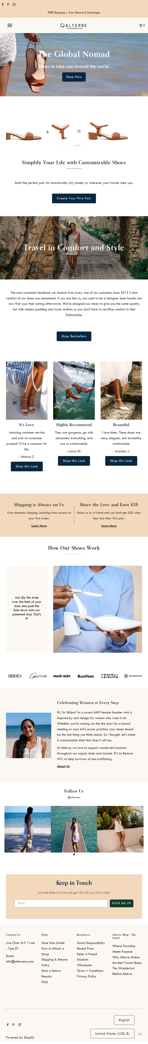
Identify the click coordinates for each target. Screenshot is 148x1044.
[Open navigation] (17, 25)
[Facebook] (2, 5)
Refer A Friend (87, 954)
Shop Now (74, 77)
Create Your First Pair (74, 198)
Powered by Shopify (20, 1037)
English (124, 1020)
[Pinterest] (7, 5)
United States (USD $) (112, 1033)
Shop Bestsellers (74, 336)
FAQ (44, 982)
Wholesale (84, 965)
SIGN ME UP (121, 903)
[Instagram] (13, 5)
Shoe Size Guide (53, 943)
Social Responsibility (91, 943)
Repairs (46, 976)
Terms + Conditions (90, 971)
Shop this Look (27, 466)
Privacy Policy (86, 976)
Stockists (82, 959)
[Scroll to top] (139, 1033)
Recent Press (85, 948)
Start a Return (51, 971)
